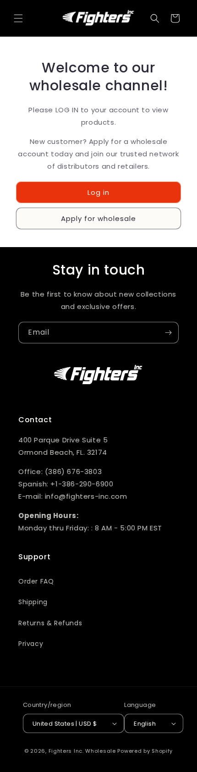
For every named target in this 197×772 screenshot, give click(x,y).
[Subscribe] (168, 332)
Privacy (30, 643)
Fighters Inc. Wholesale (82, 751)
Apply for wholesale (98, 218)
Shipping (33, 602)
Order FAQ (36, 581)
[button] (18, 18)
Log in (98, 192)
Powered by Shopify (145, 751)
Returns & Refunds (50, 623)
